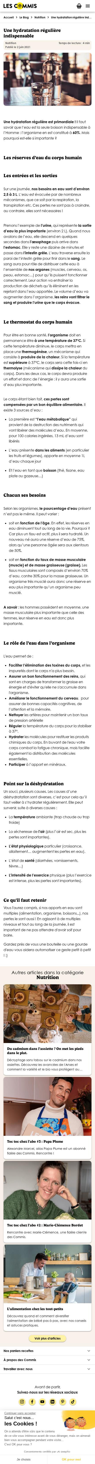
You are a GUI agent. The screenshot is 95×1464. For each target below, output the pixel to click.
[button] (47, 1350)
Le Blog (24, 17)
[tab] (79, 6)
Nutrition (39, 17)
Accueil (9, 17)
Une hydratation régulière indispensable (71, 17)
